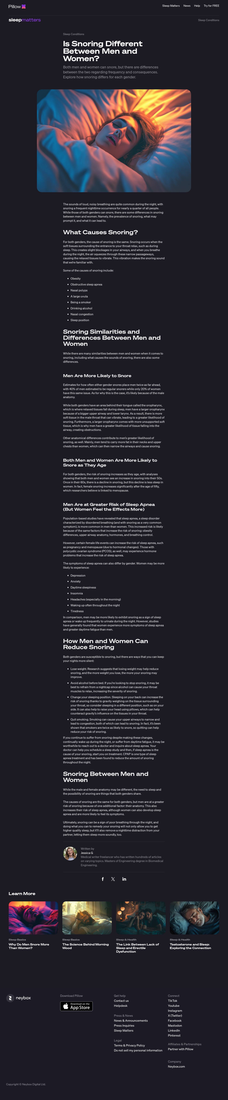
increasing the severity (108, 691)
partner (68, 834)
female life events (97, 543)
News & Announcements (131, 1020)
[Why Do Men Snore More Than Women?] (33, 933)
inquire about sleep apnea (132, 746)
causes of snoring (91, 270)
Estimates (69, 385)
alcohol (123, 687)
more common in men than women (104, 526)
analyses (152, 474)
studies (154, 621)
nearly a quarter (131, 208)
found (107, 758)
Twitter (176, 1015)
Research (93, 669)
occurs (145, 242)
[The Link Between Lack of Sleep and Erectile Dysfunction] (141, 933)
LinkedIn (174, 1030)
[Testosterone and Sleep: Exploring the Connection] (194, 933)
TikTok (172, 1001)
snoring (108, 242)
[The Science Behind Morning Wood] (87, 933)
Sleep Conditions (208, 20)
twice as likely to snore (117, 728)
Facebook (175, 1020)
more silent (86, 661)
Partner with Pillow (180, 1049)
